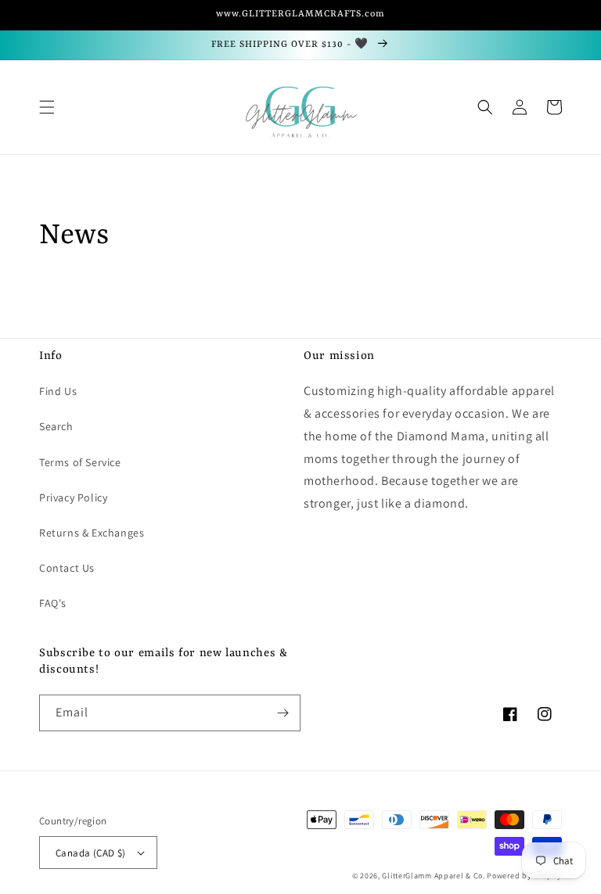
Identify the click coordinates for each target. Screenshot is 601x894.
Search (56, 426)
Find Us (58, 391)
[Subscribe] (282, 713)
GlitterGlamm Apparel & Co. (433, 876)
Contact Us (67, 568)
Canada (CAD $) (91, 853)
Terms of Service (80, 462)
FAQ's (53, 603)
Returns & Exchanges (91, 533)
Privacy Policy (73, 497)
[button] (47, 107)
